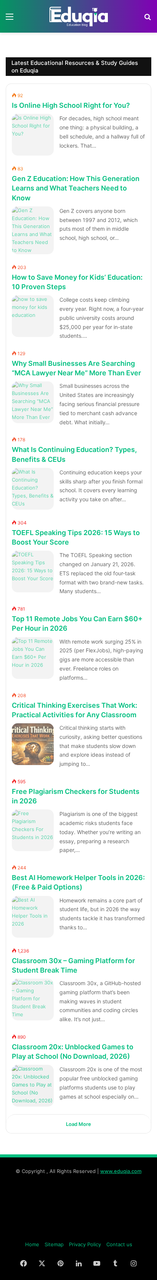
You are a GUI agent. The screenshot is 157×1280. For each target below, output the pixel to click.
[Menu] (9, 19)
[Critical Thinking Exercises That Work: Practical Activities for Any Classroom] (33, 744)
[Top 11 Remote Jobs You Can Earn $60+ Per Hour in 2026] (33, 658)
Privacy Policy (85, 1244)
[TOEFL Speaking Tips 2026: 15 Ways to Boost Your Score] (33, 571)
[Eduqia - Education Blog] (78, 16)
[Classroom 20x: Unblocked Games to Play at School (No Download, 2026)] (33, 1086)
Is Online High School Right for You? (71, 105)
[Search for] (147, 19)
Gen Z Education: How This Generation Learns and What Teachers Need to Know (75, 188)
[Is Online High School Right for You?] (33, 135)
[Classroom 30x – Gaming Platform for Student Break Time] (33, 999)
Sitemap (54, 1244)
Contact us (119, 1244)
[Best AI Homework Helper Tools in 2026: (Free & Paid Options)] (33, 917)
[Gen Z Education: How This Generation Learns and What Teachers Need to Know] (33, 230)
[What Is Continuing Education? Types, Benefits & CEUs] (33, 489)
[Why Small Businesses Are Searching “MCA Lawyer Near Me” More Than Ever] (33, 403)
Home (32, 1244)
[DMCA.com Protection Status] (78, 1232)
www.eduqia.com (120, 1171)
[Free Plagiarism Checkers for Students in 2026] (33, 830)
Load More (78, 1124)
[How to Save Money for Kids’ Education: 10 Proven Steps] (33, 316)
